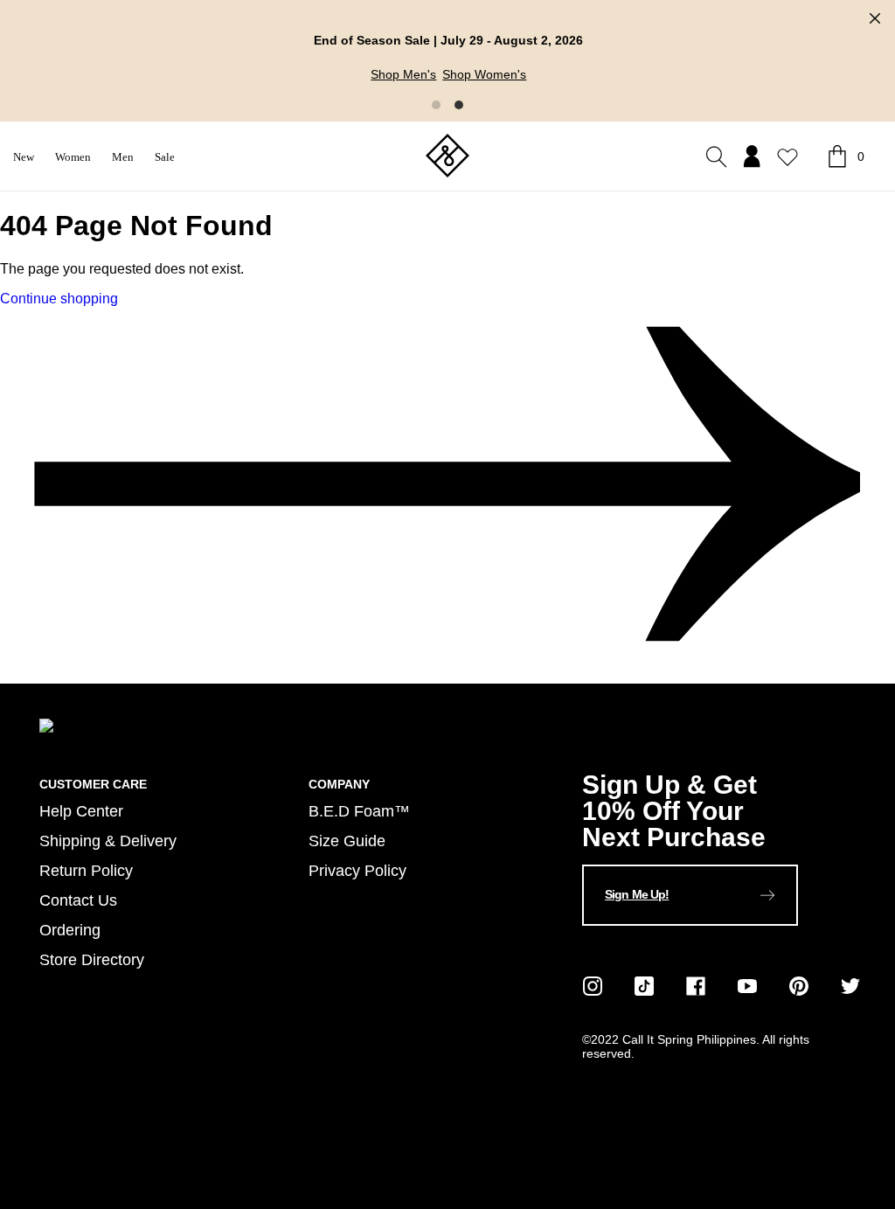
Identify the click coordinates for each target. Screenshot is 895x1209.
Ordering (70, 930)
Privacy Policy (357, 870)
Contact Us (78, 900)
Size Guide (347, 840)
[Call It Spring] (447, 157)
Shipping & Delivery (108, 840)
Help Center (81, 811)
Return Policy (86, 870)
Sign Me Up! (637, 894)
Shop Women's (483, 74)
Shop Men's (402, 74)
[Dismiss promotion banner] (875, 18)
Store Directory (91, 959)
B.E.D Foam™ (359, 811)
